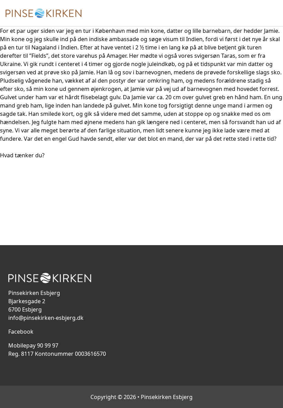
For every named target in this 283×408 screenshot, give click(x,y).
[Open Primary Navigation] (273, 13)
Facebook (20, 331)
